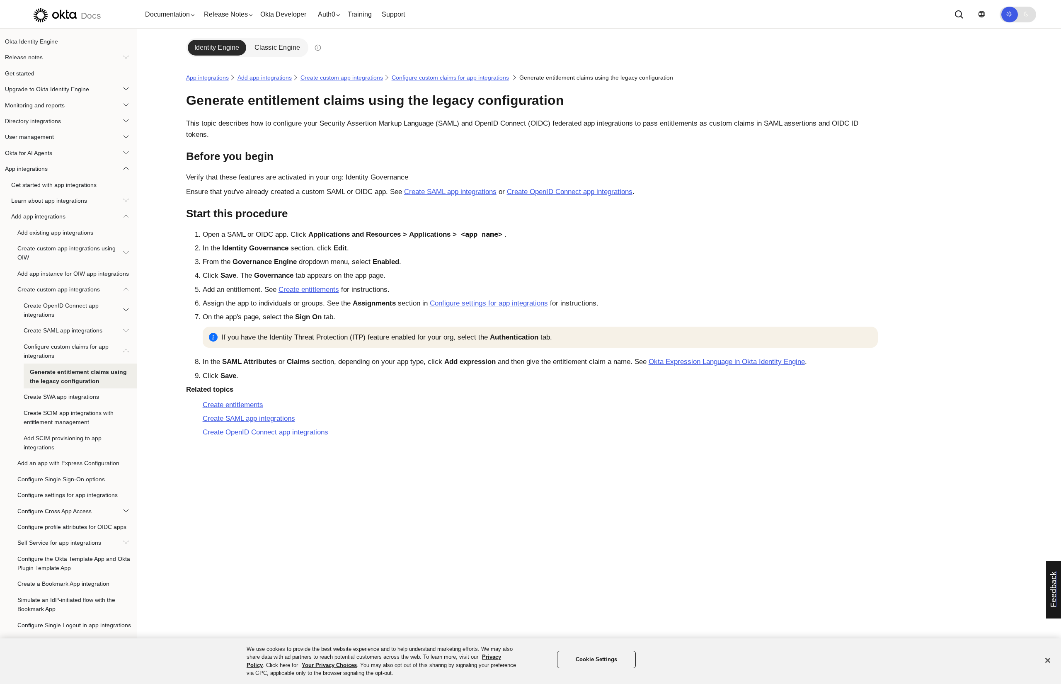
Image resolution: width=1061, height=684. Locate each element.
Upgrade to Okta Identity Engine (47, 89)
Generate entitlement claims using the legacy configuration (78, 376)
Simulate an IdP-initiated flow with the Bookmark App (66, 604)
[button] (167, 14)
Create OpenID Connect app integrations (61, 310)
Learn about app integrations (49, 200)
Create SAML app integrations (63, 330)
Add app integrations (38, 216)
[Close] (1048, 660)
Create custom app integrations (58, 289)
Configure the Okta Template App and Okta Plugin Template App (73, 563)
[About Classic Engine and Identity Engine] (317, 48)
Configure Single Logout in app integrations (74, 625)
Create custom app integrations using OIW (66, 253)
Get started (19, 73)
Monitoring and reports (35, 105)
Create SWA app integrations (61, 396)
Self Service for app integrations (59, 542)
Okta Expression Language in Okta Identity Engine (727, 362)
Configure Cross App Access (54, 511)
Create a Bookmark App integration (63, 583)
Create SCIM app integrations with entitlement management (69, 417)
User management (29, 136)
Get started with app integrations (54, 185)
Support (393, 14)
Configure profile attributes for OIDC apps (71, 527)
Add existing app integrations (55, 232)
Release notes (24, 57)
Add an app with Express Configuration (68, 463)
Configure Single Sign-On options (61, 479)
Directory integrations (33, 121)
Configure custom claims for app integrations (66, 351)
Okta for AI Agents (28, 153)
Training (360, 14)
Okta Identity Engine (31, 41)
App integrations (26, 168)
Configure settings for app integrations (67, 495)
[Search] (959, 14)
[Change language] (981, 14)
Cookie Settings (596, 660)
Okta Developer (283, 14)
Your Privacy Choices (329, 665)
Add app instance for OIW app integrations (73, 273)
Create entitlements (309, 289)
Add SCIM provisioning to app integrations (63, 443)
